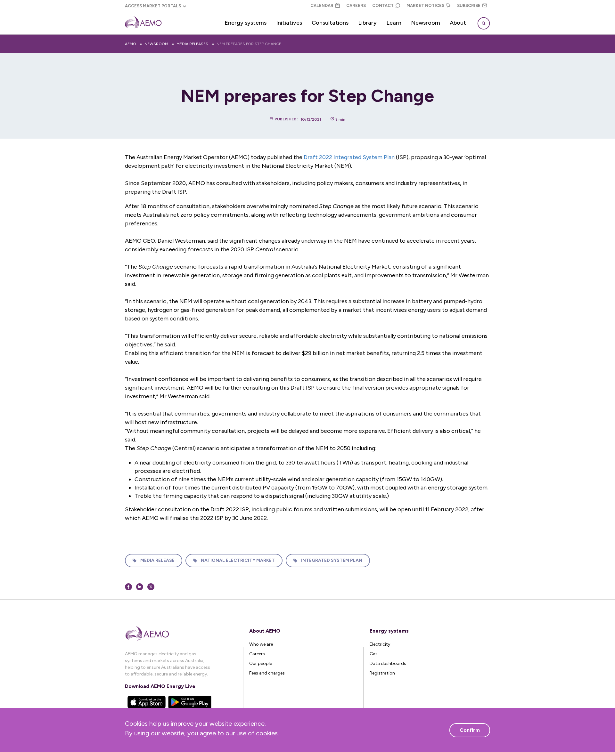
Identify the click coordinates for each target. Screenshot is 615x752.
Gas (374, 654)
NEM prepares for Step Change (249, 44)
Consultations (330, 22)
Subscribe (468, 5)
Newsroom (425, 22)
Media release (157, 560)
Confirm (470, 730)
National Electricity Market (238, 560)
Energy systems (245, 22)
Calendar (321, 5)
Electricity (380, 644)
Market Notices (425, 5)
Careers (356, 5)
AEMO (130, 44)
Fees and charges (267, 673)
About (458, 22)
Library (367, 22)
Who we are (261, 644)
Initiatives (289, 22)
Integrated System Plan (331, 560)
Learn (393, 22)
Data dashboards (388, 663)
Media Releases (192, 44)
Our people (260, 663)
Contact (383, 5)
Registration (382, 673)
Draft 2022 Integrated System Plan (349, 157)
